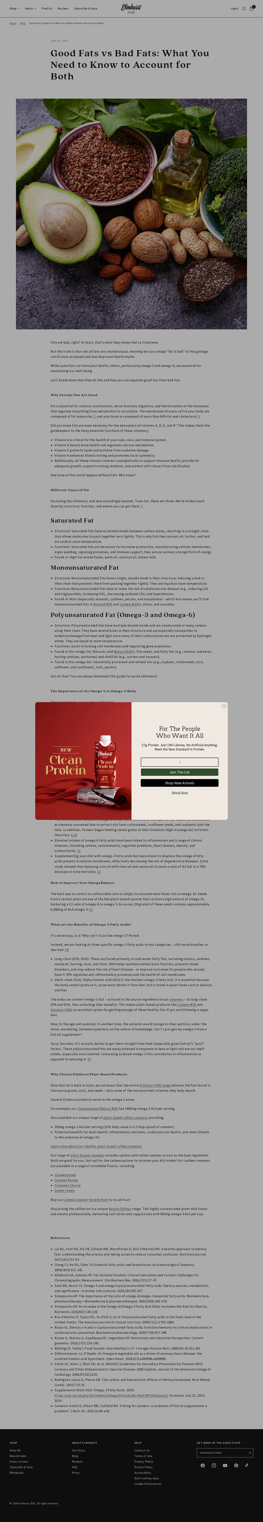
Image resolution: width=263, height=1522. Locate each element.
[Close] (224, 706)
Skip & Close (180, 793)
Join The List (179, 772)
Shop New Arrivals (179, 782)
